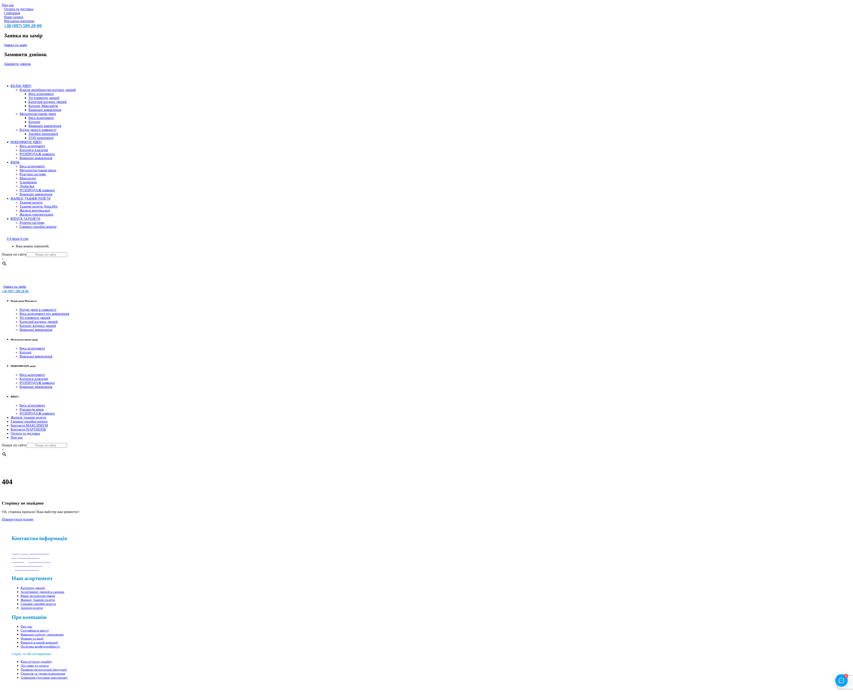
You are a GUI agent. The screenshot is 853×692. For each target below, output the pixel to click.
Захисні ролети (32, 608)
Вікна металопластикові (38, 596)
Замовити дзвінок (17, 64)
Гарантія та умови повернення (43, 673)
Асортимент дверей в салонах (42, 592)
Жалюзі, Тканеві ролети (38, 600)
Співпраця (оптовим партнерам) (44, 677)
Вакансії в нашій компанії (39, 642)
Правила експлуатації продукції (44, 669)
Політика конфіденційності (40, 646)
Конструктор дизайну (36, 661)
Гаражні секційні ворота (38, 604)
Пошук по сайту (14, 254)
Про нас (26, 626)
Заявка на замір (15, 45)
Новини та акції (32, 638)
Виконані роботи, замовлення (42, 634)
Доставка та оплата (35, 665)
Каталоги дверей (33, 588)
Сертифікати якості (35, 630)
